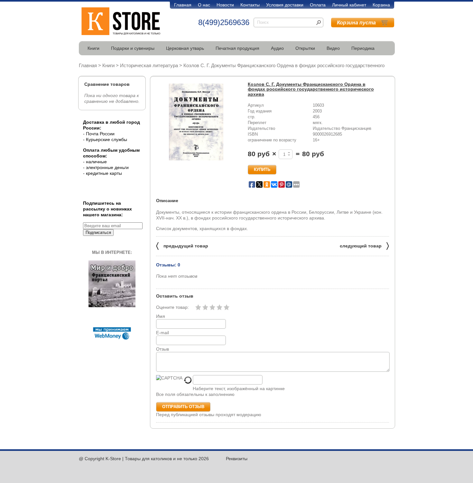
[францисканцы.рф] (111, 305)
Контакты (250, 4)
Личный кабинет (349, 4)
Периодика (363, 48)
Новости (225, 4)
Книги (93, 48)
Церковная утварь (185, 48)
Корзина (381, 4)
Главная (182, 4)
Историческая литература (149, 65)
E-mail (162, 332)
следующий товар (364, 245)
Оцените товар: (172, 307)
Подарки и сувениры (132, 48)
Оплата (318, 4)
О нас (204, 4)
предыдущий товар (182, 245)
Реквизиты (236, 458)
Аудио (277, 48)
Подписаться (98, 232)
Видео (333, 48)
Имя (160, 316)
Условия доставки (284, 4)
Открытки (305, 48)
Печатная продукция (237, 48)
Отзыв (162, 349)
